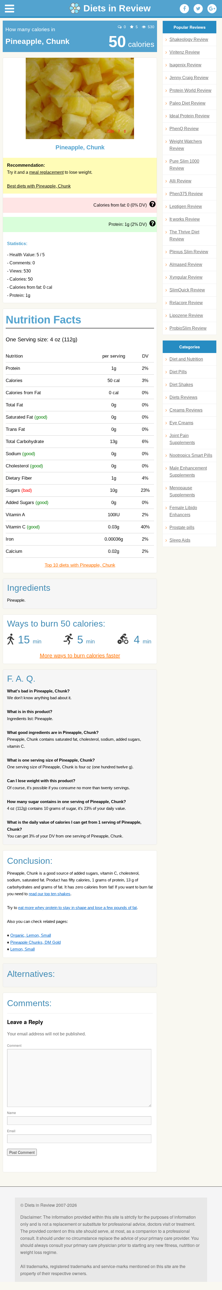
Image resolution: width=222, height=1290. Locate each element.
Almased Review (185, 264)
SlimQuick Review (187, 290)
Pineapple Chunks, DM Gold (35, 942)
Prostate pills (181, 527)
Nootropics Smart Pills (190, 455)
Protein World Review (190, 90)
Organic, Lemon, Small (30, 935)
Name (11, 1112)
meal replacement (46, 172)
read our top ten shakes (49, 893)
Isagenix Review (185, 65)
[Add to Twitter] (198, 8)
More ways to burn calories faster (80, 656)
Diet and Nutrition (186, 359)
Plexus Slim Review (188, 251)
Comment (14, 1045)
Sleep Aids (179, 540)
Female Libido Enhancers (183, 511)
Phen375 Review (186, 193)
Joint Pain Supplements (182, 439)
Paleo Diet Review (187, 103)
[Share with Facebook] (184, 8)
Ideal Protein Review (189, 116)
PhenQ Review (184, 128)
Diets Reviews (183, 397)
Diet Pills (178, 372)
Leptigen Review (185, 206)
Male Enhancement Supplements (188, 471)
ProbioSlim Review (188, 328)
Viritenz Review (184, 52)
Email (11, 1130)
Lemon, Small (22, 949)
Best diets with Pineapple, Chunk (39, 186)
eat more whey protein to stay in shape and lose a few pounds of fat (77, 907)
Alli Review (180, 181)
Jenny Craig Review (188, 77)
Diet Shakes (181, 384)
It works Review (184, 219)
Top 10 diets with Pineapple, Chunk (80, 565)
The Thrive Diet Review (184, 235)
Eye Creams (181, 423)
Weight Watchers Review (185, 145)
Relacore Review (186, 302)
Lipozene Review (186, 315)
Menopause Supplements (182, 491)
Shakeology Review (188, 39)
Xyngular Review (186, 277)
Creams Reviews (186, 410)
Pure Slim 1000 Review (184, 165)
